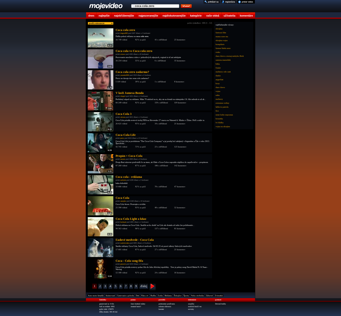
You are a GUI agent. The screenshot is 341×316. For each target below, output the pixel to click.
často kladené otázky (138, 304)
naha (218, 95)
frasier (218, 68)
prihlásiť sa (213, 2)
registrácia (230, 2)
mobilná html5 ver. (195, 306)
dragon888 (124, 33)
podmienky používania (167, 304)
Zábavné (209, 295)
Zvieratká (219, 295)
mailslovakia (124, 243)
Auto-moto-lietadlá (96, 295)
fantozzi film (221, 32)
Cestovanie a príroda (125, 295)
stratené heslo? (136, 306)
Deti (137, 295)
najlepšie (104, 15)
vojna (218, 91)
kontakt (161, 309)
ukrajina (219, 29)
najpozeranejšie (148, 15)
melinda (123, 180)
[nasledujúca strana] (153, 287)
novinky (191, 309)
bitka (218, 64)
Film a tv (144, 295)
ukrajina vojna (222, 40)
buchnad (123, 222)
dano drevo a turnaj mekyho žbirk (230, 56)
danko (218, 76)
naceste (122, 159)
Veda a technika (197, 295)
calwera (122, 117)
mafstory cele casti (223, 72)
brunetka (219, 119)
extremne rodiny (222, 103)
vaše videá (212, 15)
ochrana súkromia (165, 306)
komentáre (246, 15)
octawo (122, 54)
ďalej (143, 286)
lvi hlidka (219, 122)
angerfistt (219, 79)
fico (217, 111)
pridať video (247, 2)
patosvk (123, 264)
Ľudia (160, 295)
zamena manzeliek (223, 60)
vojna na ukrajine (223, 126)
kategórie (196, 15)
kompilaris (220, 44)
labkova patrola (222, 107)
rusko (218, 52)
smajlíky (191, 304)
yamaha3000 (124, 75)
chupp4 (122, 96)
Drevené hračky (220, 304)
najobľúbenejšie (124, 15)
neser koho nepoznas (224, 115)
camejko (123, 201)
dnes (91, 15)
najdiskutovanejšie (174, 15)
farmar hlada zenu (223, 48)
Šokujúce (178, 295)
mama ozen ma (222, 36)
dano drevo (220, 87)
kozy (218, 83)
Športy (186, 295)
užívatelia (229, 15)
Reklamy (168, 295)
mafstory (219, 99)
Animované (110, 295)
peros (122, 138)
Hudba (153, 295)
